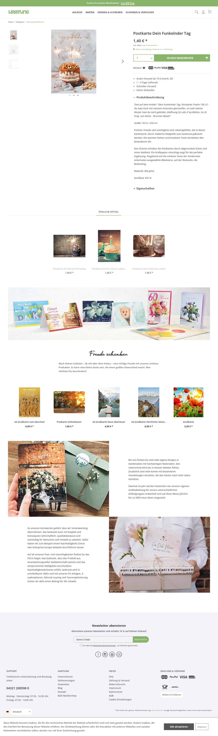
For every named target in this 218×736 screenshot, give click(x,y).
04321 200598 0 (17, 688)
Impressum (115, 687)
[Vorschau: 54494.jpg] (13, 35)
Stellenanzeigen (66, 680)
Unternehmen (65, 676)
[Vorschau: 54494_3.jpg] (13, 64)
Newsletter (63, 684)
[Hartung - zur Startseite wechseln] (18, 12)
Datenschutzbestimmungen (104, 645)
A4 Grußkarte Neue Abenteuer (109, 421)
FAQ (111, 676)
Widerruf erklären (171, 694)
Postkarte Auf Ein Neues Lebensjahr (109, 269)
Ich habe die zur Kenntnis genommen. (110, 645)
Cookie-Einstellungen (120, 699)
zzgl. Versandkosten (150, 45)
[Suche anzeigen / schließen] (196, 11)
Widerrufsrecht (117, 684)
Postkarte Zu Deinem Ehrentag (69, 269)
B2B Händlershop (67, 695)
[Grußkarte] (188, 402)
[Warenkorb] (210, 11)
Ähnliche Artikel (109, 211)
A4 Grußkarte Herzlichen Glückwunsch (148, 421)
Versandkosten (157, 710)
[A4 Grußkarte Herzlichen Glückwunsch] (148, 402)
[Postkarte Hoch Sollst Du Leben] (149, 246)
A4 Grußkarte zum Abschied (29, 421)
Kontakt (62, 691)
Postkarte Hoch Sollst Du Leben (148, 269)
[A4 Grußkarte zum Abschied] (29, 402)
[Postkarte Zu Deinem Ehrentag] (69, 246)
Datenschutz (115, 691)
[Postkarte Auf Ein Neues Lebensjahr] (109, 246)
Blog (60, 687)
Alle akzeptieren (179, 726)
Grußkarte (188, 421)
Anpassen (201, 726)
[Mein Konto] (203, 11)
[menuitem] (196, 11)
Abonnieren (141, 639)
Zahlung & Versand (119, 680)
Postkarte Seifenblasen (69, 421)
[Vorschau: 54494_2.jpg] (13, 49)
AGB (111, 695)
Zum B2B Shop (128, 3)
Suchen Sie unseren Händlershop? (103, 3)
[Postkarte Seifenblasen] (69, 402)
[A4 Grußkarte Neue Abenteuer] (108, 402)
